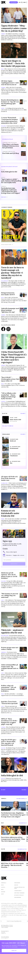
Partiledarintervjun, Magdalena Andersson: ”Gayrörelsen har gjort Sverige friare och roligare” (10, 190)
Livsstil (3, 177)
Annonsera (17, 882)
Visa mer (22, 413)
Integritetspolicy (19, 895)
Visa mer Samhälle (21, 798)
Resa (2, 889)
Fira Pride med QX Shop (10, 153)
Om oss (16, 885)
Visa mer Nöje (22, 823)
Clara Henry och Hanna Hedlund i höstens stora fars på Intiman (10, 145)
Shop (2, 894)
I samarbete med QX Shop (8, 151)
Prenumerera (13, 2)
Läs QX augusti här (6, 244)
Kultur (3, 169)
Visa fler (3, 197)
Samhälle (3, 186)
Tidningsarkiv (17, 890)
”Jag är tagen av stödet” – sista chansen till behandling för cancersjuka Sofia (11, 180)
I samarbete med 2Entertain (9, 142)
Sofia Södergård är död (9, 172)
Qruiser (3, 891)
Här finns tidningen (19, 892)
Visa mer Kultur (22, 849)
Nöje (2, 885)
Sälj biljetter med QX (7, 425)
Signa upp (14, 950)
